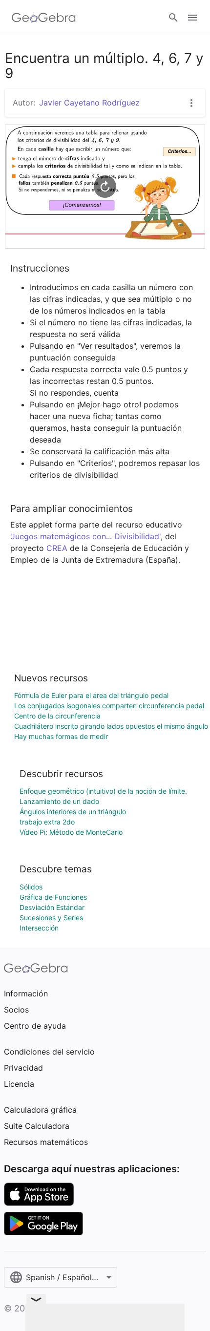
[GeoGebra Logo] (44, 17)
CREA (56, 548)
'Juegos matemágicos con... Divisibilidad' (85, 536)
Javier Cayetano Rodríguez (89, 102)
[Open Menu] (192, 17)
